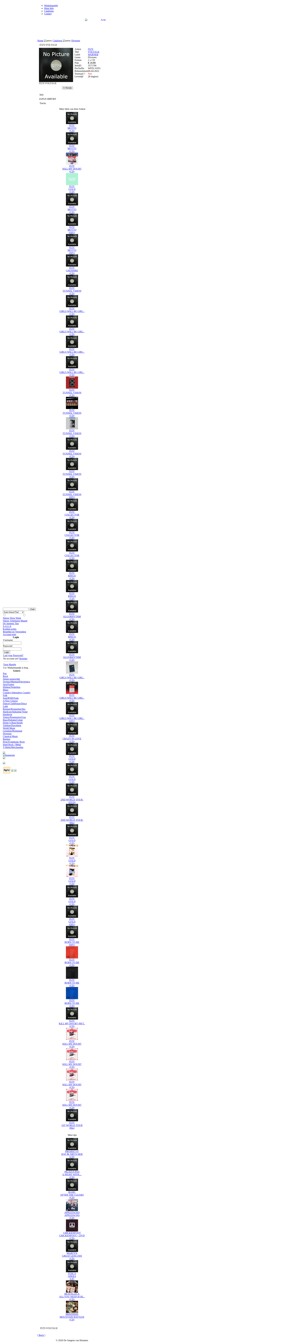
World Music (9, 728)
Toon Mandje (9, 664)
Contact (48, 13)
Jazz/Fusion (8, 684)
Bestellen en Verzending (14, 631)
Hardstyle (7, 714)
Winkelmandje (51, 5)
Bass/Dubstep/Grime (13, 720)
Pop (5, 673)
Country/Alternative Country (16, 692)
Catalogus (49, 11)
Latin (5, 706)
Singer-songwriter (11, 679)
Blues (5, 690)
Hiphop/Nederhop (11, 687)
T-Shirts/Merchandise (13, 747)
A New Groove (10, 701)
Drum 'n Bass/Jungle (13, 722)
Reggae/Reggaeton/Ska (14, 709)
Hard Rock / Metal (12, 744)
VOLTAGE (93, 52)
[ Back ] (41, 1335)
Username (8, 640)
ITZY (91, 49)
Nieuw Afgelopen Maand (15, 620)
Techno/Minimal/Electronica (16, 681)
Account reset (9, 634)
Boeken (6, 739)
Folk (5, 695)
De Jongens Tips (11, 623)
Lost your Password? (13, 655)
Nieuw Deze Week (12, 618)
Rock (5, 676)
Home (40, 40)
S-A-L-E (7, 626)
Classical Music (10, 736)
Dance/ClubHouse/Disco (15, 703)
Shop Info (49, 8)
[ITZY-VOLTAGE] (56, 81)
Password (7, 646)
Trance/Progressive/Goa (14, 717)
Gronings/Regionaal (12, 731)
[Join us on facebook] (4, 752)
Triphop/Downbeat (12, 725)
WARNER (93, 54)
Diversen (7, 733)
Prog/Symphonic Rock (14, 742)
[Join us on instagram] (9, 754)
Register (23, 658)
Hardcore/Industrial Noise (15, 711)
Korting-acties (9, 629)
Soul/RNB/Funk (11, 698)
